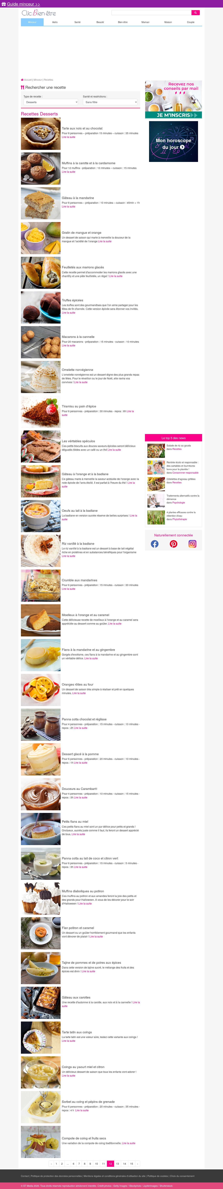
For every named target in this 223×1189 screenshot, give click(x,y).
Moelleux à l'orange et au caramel (85, 614)
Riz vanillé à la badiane (78, 543)
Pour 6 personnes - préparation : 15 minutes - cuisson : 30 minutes (100, 585)
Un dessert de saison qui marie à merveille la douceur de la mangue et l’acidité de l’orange (96, 239)
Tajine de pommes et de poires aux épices (91, 962)
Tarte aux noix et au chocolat (82, 128)
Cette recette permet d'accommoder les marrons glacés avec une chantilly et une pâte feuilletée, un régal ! (99, 274)
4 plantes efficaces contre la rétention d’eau (181, 513)
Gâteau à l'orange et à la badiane (85, 474)
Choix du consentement (182, 1176)
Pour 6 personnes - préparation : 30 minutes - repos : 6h (94, 411)
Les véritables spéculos (78, 441)
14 (124, 1163)
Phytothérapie (179, 519)
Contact (25, 1176)
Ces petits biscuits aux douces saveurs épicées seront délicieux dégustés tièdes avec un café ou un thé (98, 448)
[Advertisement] (111, 52)
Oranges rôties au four (77, 684)
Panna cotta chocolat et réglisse (84, 719)
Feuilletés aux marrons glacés (83, 267)
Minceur (32, 22)
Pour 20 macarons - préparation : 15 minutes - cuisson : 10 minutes (100, 341)
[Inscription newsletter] (173, 99)
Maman (145, 22)
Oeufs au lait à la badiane (80, 510)
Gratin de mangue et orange (81, 232)
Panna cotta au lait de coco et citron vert (90, 858)
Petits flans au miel (75, 821)
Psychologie (178, 502)
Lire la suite (68, 137)
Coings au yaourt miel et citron (83, 1066)
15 (131, 1163)
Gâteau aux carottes (76, 997)
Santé (77, 22)
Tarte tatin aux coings (77, 1032)
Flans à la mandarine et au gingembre (88, 649)
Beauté (100, 22)
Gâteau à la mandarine (78, 197)
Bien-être (122, 22)
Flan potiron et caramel (78, 927)
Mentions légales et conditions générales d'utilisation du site (114, 1176)
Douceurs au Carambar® (79, 788)
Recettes (177, 449)
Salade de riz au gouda (179, 445)
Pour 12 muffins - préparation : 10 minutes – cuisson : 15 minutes (99, 168)
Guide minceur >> (23, 4)
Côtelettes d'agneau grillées (181, 479)
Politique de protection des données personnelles (56, 1176)
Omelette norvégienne (77, 369)
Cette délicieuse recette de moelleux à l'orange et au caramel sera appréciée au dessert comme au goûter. (100, 621)
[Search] (195, 13)
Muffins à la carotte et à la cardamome (88, 163)
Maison (168, 22)
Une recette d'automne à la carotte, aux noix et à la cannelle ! (97, 1002)
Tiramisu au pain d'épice (79, 406)
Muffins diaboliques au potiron (83, 891)
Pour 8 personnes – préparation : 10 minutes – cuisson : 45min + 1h (101, 203)
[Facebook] (155, 546)
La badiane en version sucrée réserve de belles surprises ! (96, 515)
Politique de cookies (157, 1176)
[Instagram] (192, 543)
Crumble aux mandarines (79, 580)
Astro (55, 22)
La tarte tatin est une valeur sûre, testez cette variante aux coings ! (100, 1037)
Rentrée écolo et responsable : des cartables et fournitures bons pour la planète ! (183, 465)
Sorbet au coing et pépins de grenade (88, 1101)
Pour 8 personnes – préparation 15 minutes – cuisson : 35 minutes (100, 133)
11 (103, 1163)
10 (96, 1163)
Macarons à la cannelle (78, 336)
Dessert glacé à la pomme (80, 754)
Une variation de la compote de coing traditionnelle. (92, 1143)
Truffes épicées (72, 300)
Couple (190, 22)
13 (117, 1163)
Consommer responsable (185, 472)
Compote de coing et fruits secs (84, 1138)
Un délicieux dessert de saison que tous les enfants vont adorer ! (99, 1072)
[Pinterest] (173, 546)
